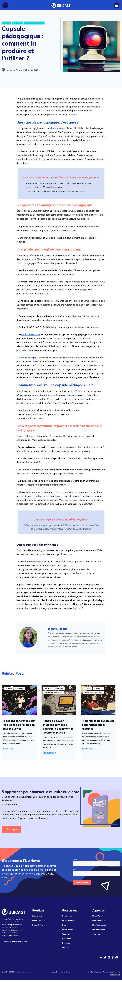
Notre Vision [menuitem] (97, 916)
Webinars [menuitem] (66, 934)
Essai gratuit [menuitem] (37, 916)
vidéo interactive (30, 334)
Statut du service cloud (61, 972)
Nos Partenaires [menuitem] (99, 925)
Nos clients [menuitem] (66, 938)
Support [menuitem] (65, 947)
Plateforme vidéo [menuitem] (39, 920)
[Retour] (5, 5)
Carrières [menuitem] (96, 934)
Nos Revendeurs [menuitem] (99, 929)
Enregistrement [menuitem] (38, 925)
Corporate (17, 23)
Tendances (59, 688)
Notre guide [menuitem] (67, 916)
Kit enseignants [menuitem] (68, 920)
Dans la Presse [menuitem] (98, 920)
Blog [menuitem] (64, 925)
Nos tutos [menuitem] (66, 943)
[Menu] (117, 5)
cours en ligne (28, 357)
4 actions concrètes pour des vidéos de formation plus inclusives (19, 724)
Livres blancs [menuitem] (67, 929)
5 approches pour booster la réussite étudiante (40, 792)
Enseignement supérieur (34, 23)
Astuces (7, 23)
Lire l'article (8, 749)
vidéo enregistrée (59, 128)
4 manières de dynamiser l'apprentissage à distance (98, 724)
